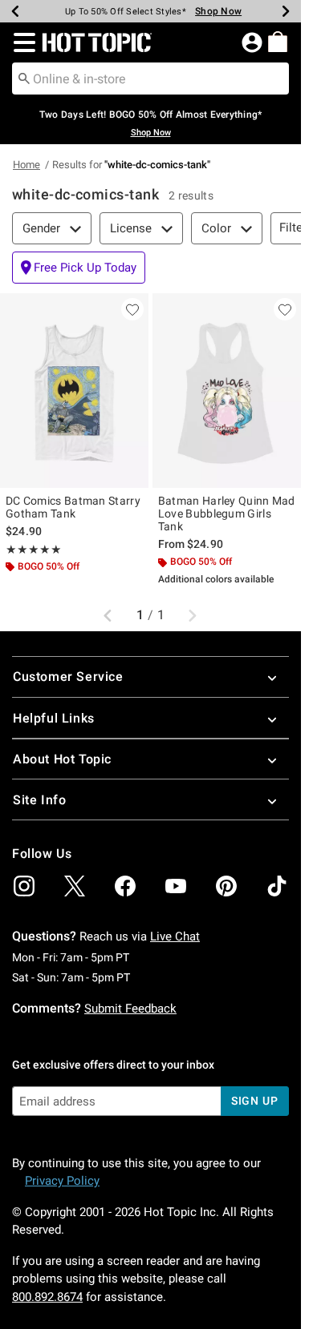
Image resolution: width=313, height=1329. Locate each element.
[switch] (78, 268)
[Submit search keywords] (24, 78)
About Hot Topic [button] (62, 759)
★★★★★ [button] (34, 549)
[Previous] (15, 11)
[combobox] (150, 78)
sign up (254, 1100)
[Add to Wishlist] (132, 309)
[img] (24, 886)
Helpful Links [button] (54, 718)
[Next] (285, 11)
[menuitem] (277, 41)
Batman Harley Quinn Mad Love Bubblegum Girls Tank (226, 513)
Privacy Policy (62, 1181)
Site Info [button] (39, 799)
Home (26, 165)
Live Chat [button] (175, 936)
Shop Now (212, 11)
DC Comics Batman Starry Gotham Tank (73, 507)
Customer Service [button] (68, 676)
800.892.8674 (47, 1297)
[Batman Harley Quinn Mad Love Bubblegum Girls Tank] (226, 391)
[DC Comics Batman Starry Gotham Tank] (74, 391)
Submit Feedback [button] (130, 1008)
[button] (21, 42)
